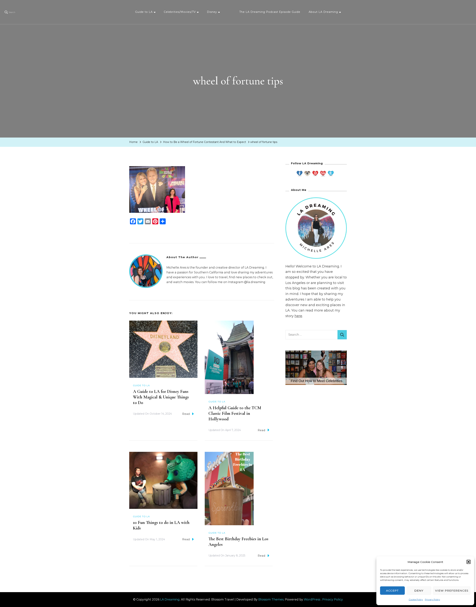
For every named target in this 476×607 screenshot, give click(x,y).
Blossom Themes (271, 599)
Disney (212, 12)
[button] (468, 562)
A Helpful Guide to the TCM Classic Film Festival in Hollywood (234, 413)
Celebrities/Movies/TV (180, 12)
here (298, 316)
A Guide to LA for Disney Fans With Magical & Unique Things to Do (161, 397)
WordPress (312, 599)
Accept (392, 590)
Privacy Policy (432, 599)
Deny (418, 590)
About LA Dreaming (323, 12)
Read (186, 414)
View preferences (451, 590)
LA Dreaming (170, 599)
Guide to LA (144, 12)
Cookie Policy (416, 599)
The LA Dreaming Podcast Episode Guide (269, 12)
